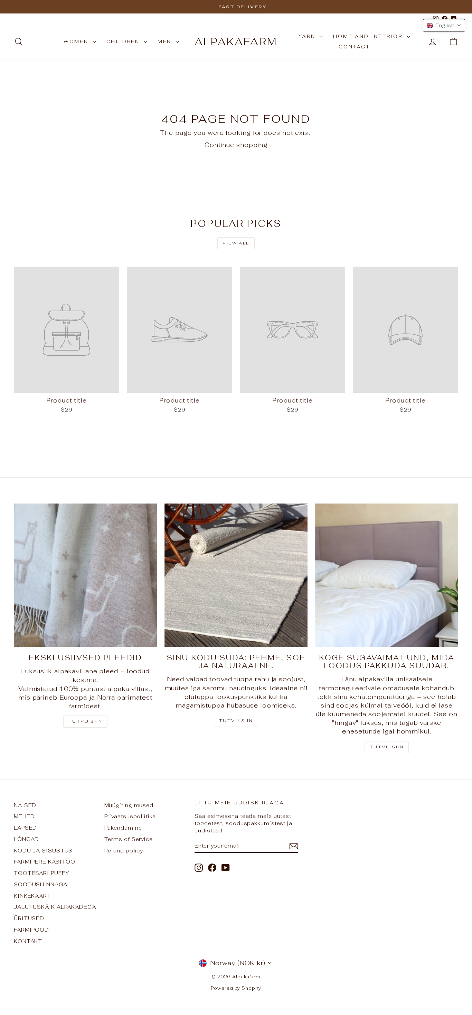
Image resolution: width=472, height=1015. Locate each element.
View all (236, 243)
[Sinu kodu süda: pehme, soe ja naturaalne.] (236, 575)
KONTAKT (28, 941)
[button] (444, 25)
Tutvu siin (85, 721)
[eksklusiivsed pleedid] (85, 575)
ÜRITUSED (29, 918)
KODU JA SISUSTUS (43, 850)
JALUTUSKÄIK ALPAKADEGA (55, 907)
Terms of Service (128, 839)
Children (124, 41)
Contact (354, 47)
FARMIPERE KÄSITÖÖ (44, 861)
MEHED (24, 816)
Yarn (308, 36)
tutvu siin (387, 747)
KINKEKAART (32, 896)
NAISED (25, 805)
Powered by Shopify (236, 988)
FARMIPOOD (31, 929)
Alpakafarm (236, 41)
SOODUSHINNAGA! (41, 884)
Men (166, 41)
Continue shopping (236, 145)
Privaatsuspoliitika (130, 816)
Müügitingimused (129, 805)
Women (77, 41)
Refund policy (123, 850)
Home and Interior (369, 36)
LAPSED (25, 827)
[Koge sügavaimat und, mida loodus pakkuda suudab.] (386, 575)
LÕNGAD (26, 839)
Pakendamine (123, 827)
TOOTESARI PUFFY (41, 873)
